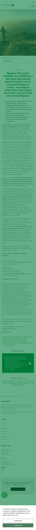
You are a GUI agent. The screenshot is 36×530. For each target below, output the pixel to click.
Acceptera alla (18, 525)
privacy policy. (14, 515)
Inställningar (18, 521)
